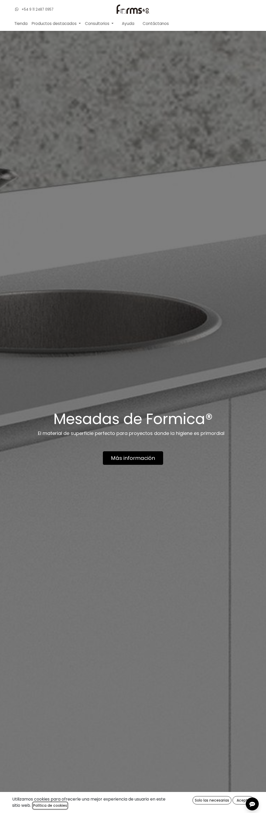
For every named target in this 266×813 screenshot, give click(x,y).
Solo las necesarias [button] (212, 800)
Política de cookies (50, 805)
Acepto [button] (243, 800)
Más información (133, 458)
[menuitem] (21, 24)
